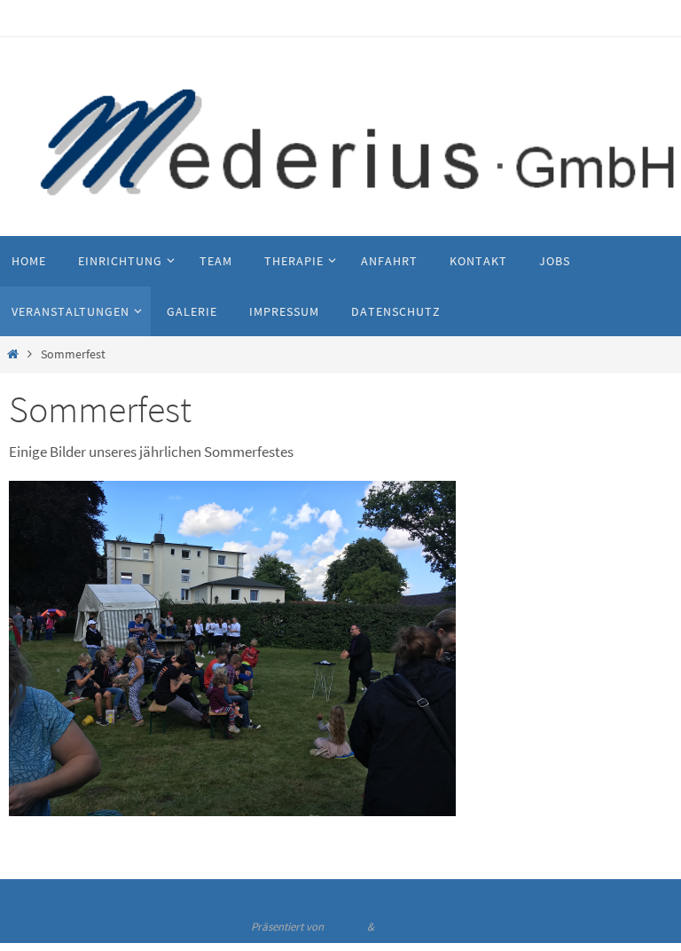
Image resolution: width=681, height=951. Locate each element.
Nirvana (345, 926)
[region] (232, 648)
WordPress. (403, 926)
